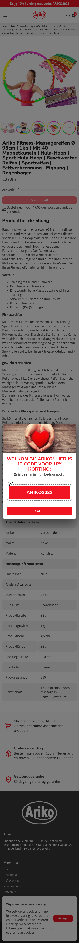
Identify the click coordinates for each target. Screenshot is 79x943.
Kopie (39, 511)
